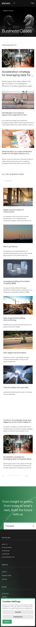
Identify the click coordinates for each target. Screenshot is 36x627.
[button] (32, 3)
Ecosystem (5, 593)
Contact (4, 596)
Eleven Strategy (7, 547)
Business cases (6, 575)
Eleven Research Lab (8, 557)
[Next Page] (26, 475)
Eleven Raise (5, 554)
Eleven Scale (6, 550)
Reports (4, 572)
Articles (4, 579)
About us (4, 544)
